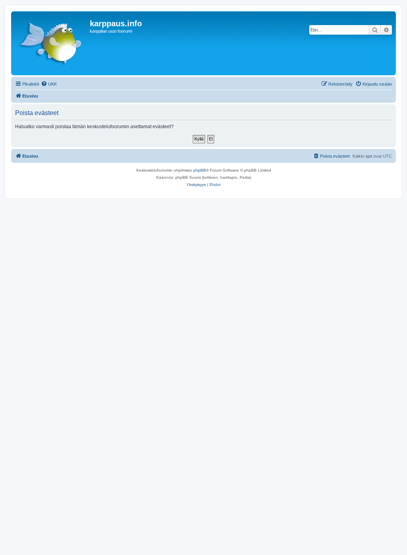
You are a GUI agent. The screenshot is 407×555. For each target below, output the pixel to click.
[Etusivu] (51, 43)
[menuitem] (49, 84)
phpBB (199, 170)
